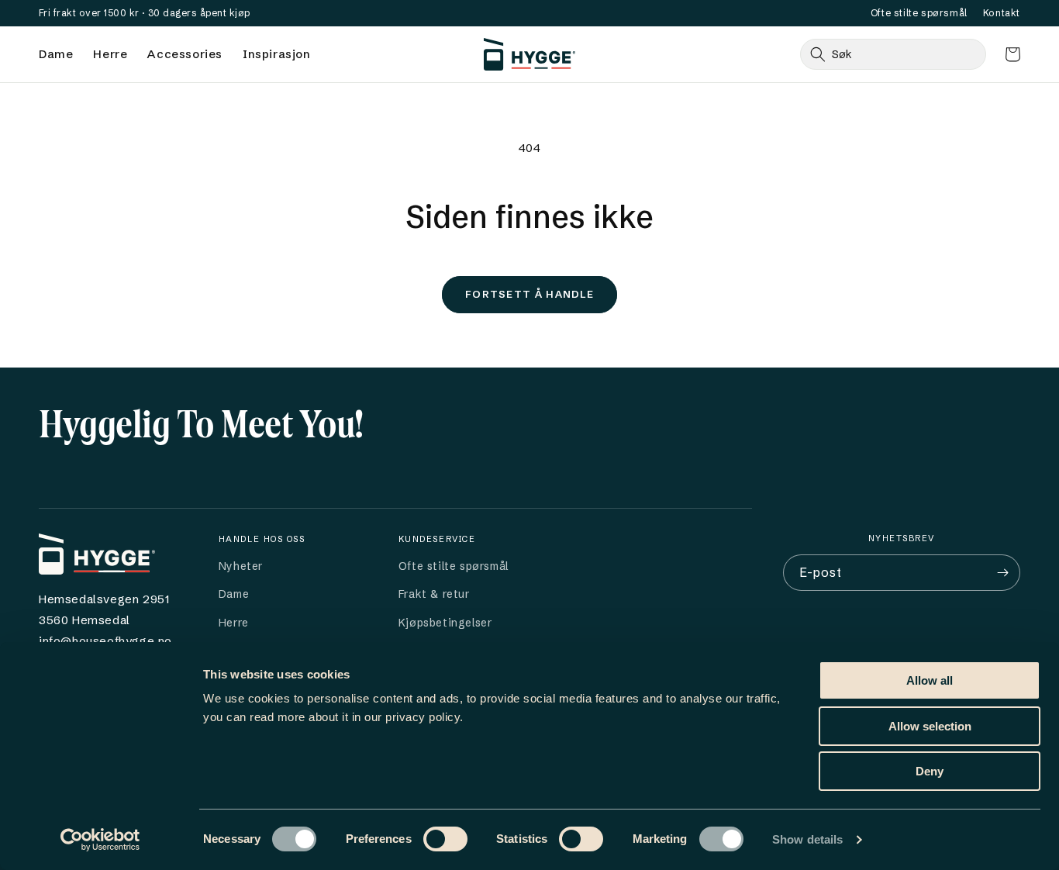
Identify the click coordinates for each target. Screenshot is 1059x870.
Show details (807, 839)
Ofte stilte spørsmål (919, 13)
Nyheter (241, 566)
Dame (56, 54)
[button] (1012, 54)
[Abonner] (1002, 572)
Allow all (929, 680)
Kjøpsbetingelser (445, 623)
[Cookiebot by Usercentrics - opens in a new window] (100, 839)
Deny (929, 771)
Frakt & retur (434, 594)
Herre (110, 54)
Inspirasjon (277, 54)
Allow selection (929, 726)
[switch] (445, 839)
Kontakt (1001, 13)
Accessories (184, 54)
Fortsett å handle (529, 294)
